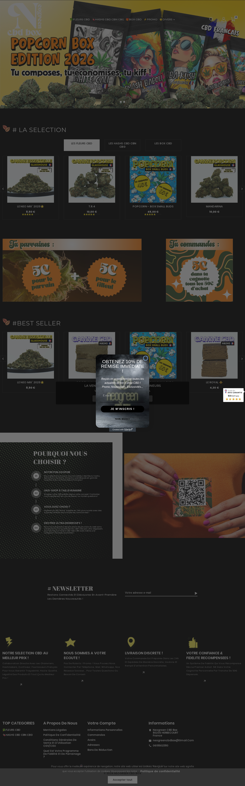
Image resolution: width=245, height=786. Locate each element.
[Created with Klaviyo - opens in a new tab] (122, 430)
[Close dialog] (146, 358)
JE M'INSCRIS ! (122, 409)
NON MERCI (122, 419)
